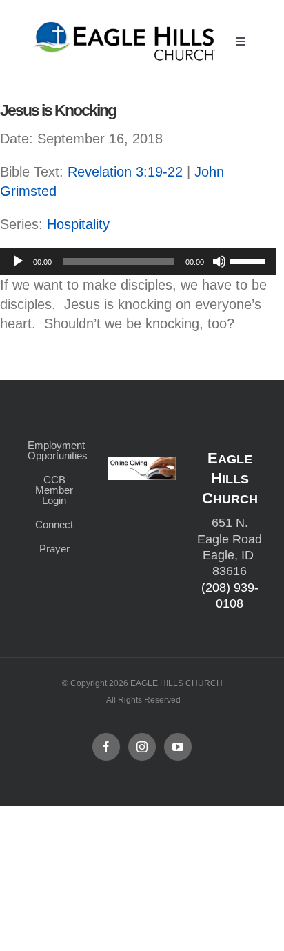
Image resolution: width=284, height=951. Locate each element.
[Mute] (219, 261)
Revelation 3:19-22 (125, 171)
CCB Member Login (54, 489)
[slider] (249, 260)
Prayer (54, 548)
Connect (54, 524)
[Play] (18, 261)
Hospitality (78, 224)
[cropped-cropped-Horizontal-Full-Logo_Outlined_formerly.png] (125, 26)
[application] (138, 261)
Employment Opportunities (54, 450)
